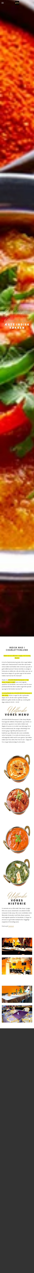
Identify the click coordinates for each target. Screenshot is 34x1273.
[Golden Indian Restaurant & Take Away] (17, 3)
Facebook (11, 926)
